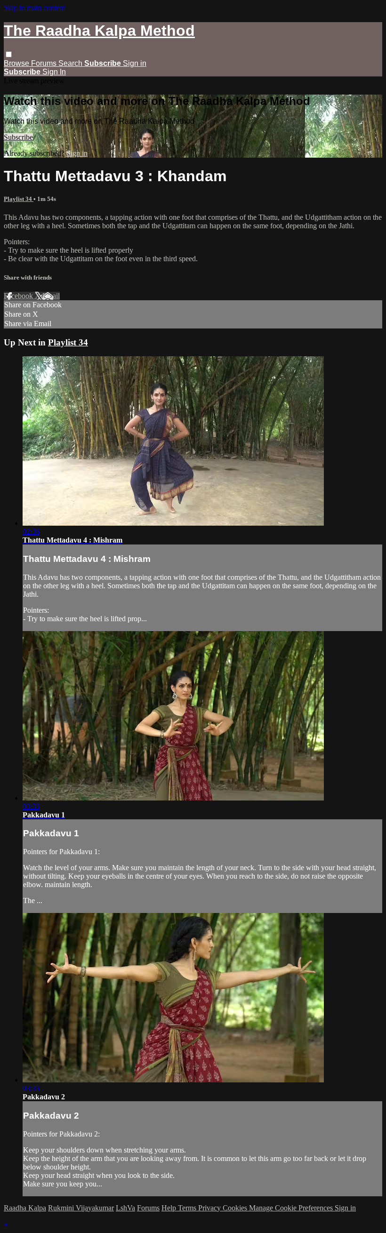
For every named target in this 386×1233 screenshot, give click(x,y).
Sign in (134, 63)
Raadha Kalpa (25, 1208)
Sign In (54, 72)
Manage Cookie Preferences (292, 1208)
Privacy (210, 1208)
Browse (17, 63)
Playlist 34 (18, 198)
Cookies (236, 1208)
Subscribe (18, 137)
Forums (44, 63)
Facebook (19, 296)
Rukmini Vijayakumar (81, 1208)
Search (71, 63)
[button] (9, 54)
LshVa (125, 1208)
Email (51, 296)
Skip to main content (34, 8)
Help (169, 1208)
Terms (188, 1208)
